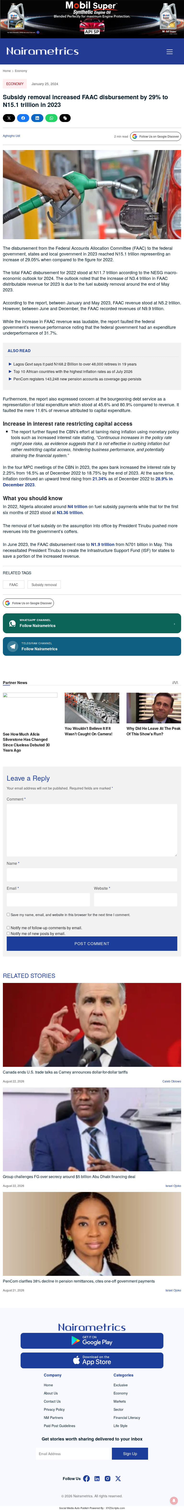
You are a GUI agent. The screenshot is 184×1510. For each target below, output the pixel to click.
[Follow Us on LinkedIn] (97, 1478)
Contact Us (52, 1401)
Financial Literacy (127, 1417)
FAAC (13, 584)
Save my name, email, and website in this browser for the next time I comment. (70, 914)
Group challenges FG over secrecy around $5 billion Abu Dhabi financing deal (69, 1176)
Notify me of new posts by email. (38, 933)
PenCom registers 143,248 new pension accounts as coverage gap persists (77, 379)
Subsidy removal (44, 584)
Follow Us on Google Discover (159, 136)
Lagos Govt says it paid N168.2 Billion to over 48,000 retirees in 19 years (75, 364)
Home (7, 71)
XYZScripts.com (115, 1508)
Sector (118, 1409)
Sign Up (130, 1453)
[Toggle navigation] (169, 52)
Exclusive (121, 1384)
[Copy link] (65, 118)
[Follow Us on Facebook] (86, 1478)
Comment (16, 799)
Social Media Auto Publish (74, 1508)
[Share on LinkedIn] (37, 118)
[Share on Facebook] (23, 118)
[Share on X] (9, 118)
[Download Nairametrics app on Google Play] (92, 1341)
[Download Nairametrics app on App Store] (92, 1360)
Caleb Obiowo (171, 1081)
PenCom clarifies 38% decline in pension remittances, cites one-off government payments (79, 1281)
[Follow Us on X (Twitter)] (118, 1478)
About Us (51, 1393)
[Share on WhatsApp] (51, 118)
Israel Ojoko (173, 1186)
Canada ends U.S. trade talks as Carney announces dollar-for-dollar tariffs (65, 1072)
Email (13, 888)
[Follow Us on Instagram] (107, 1478)
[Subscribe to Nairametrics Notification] (174, 1500)
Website (102, 888)
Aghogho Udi (11, 136)
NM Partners (53, 1417)
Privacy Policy (54, 1409)
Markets (120, 1401)
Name (13, 863)
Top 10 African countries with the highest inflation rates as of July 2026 (72, 371)
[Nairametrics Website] (43, 50)
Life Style (120, 1425)
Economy (21, 71)
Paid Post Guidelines (59, 1425)
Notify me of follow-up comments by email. (46, 927)
